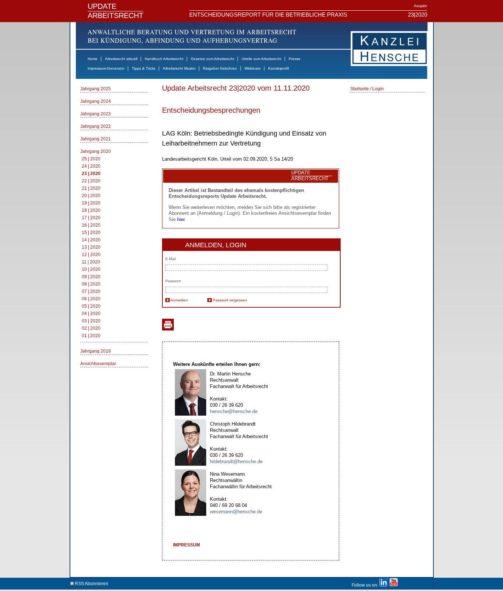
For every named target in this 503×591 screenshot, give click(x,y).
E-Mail (170, 259)
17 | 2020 (91, 217)
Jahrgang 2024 (95, 101)
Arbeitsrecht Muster (179, 68)
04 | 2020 (91, 313)
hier (180, 219)
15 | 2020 (91, 232)
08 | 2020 (91, 284)
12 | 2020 (91, 254)
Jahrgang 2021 (95, 138)
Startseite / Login (367, 88)
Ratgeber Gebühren (220, 68)
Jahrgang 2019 (95, 351)
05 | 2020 (91, 306)
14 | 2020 (91, 239)
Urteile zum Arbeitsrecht (261, 59)
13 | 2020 (91, 247)
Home (93, 59)
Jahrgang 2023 (95, 113)
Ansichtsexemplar (98, 363)
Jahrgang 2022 (95, 126)
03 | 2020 (91, 321)
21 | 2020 (91, 188)
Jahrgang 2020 (95, 151)
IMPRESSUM (186, 545)
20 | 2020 (91, 195)
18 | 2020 (91, 210)
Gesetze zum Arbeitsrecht (212, 59)
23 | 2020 (91, 173)
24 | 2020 (91, 166)
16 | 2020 (91, 225)
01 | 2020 (91, 335)
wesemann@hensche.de (236, 511)
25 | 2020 (91, 158)
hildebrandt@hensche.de (236, 461)
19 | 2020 (91, 203)
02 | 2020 (91, 328)
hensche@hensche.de (233, 411)
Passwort (173, 281)
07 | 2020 (91, 291)
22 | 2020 (91, 180)
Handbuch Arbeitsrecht (164, 59)
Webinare (253, 68)
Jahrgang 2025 (95, 88)
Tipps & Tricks (143, 68)
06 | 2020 (91, 298)
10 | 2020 (91, 269)
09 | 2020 (91, 276)
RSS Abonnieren (91, 582)
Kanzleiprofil (278, 68)
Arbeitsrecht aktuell (121, 59)
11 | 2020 (91, 262)
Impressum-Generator (106, 68)
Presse (294, 59)
